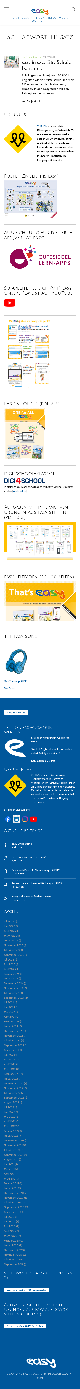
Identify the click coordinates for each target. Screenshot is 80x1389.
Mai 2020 (10, 1226)
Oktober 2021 (12, 1150)
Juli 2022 (9, 1107)
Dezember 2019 (13, 1250)
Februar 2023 (11, 1073)
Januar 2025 (11, 978)
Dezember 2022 (13, 1083)
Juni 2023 (9, 1054)
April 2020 (10, 1231)
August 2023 (11, 1050)
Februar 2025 (12, 974)
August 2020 (12, 1212)
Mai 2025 (9, 964)
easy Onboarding (22, 843)
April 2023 (10, 1064)
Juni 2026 (9, 926)
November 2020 (14, 1197)
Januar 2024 (11, 1026)
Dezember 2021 (13, 1140)
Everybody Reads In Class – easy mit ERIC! (36, 870)
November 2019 (13, 1254)
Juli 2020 (9, 1216)
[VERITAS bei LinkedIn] (16, 821)
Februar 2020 (12, 1240)
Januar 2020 (11, 1245)
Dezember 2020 (14, 1193)
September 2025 (14, 954)
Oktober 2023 (12, 1040)
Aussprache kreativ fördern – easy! (31, 896)
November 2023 (13, 1035)
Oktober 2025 (12, 950)
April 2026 (10, 931)
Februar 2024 (12, 1021)
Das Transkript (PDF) (15, 681)
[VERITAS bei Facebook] (8, 821)
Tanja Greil (33, 101)
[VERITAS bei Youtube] (33, 821)
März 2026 (10, 935)
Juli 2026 (9, 921)
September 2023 (14, 1045)
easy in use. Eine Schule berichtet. (46, 65)
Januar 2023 (11, 1078)
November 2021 (13, 1145)
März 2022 (10, 1126)
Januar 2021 (10, 1188)
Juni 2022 (9, 1112)
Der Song (9, 688)
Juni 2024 (9, 1007)
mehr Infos (19, 491)
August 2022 (11, 1102)
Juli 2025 (9, 959)
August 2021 (11, 1159)
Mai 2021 (9, 1169)
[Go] (74, 9)
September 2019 (13, 1264)
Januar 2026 (11, 940)
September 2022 (14, 1097)
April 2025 (10, 969)
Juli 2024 (9, 1002)
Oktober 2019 (12, 1259)
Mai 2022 (9, 1116)
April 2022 (10, 1121)
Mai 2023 (9, 1059)
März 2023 (10, 1069)
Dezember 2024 (13, 983)
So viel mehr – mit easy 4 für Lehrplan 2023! (37, 883)
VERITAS (42, 126)
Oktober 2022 (12, 1093)
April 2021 (9, 1174)
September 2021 (13, 1155)
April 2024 (10, 1016)
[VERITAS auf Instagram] (25, 821)
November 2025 (13, 945)
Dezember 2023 (13, 1031)
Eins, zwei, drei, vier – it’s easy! (29, 857)
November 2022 (13, 1088)
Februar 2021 (11, 1183)
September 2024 (14, 997)
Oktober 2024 (12, 993)
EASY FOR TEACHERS (32, 57)
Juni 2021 (9, 1164)
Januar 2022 (11, 1135)
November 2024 (13, 988)
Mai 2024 (9, 1012)
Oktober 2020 (12, 1202)
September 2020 (14, 1207)
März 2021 (10, 1178)
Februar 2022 (12, 1131)
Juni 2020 (9, 1221)
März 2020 (10, 1235)
